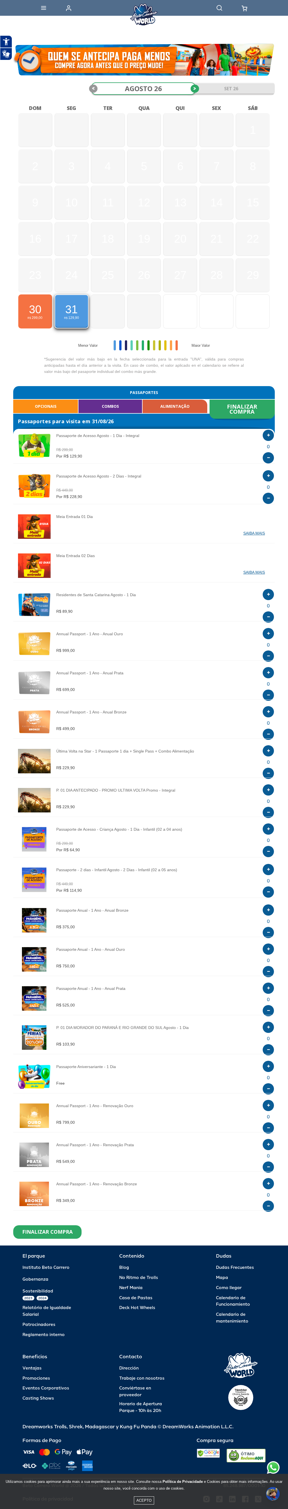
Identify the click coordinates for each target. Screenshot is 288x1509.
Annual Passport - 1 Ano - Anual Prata (89, 673)
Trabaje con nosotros (142, 1378)
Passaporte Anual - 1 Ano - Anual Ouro (90, 949)
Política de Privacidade (183, 1481)
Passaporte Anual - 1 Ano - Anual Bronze (92, 910)
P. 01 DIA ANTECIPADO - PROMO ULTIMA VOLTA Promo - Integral (115, 790)
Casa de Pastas (135, 1298)
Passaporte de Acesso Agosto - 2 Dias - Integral (98, 476)
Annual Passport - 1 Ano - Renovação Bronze (96, 1184)
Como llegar (229, 1287)
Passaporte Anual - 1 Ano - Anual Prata (90, 988)
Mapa (222, 1277)
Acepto (144, 1500)
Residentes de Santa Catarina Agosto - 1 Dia (96, 595)
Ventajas (32, 1368)
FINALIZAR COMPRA (243, 409)
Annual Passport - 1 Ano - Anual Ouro (89, 634)
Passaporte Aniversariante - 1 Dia (86, 1066)
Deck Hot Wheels (137, 1307)
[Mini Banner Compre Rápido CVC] (144, 60)
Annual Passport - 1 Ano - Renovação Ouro (94, 1105)
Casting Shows (38, 1398)
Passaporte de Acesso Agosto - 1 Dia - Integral (97, 435)
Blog (124, 1267)
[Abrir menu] (43, 7)
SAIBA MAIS (254, 533)
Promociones (36, 1378)
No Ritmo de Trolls (138, 1277)
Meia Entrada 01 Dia (74, 516)
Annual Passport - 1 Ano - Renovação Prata (95, 1145)
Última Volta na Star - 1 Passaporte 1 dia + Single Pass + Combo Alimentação (125, 751)
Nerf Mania (131, 1287)
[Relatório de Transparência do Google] (208, 1455)
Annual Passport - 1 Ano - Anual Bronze (91, 712)
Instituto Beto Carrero (45, 1267)
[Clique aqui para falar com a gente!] (273, 1467)
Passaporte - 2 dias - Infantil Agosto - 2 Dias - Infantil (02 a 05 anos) (116, 870)
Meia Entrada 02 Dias (75, 555)
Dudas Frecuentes (235, 1267)
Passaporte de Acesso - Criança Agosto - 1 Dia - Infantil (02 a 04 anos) (119, 829)
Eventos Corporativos (45, 1388)
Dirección (129, 1368)
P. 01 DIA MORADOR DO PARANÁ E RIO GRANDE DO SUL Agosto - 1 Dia (122, 1027)
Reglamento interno (43, 1334)
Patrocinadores (38, 1324)
